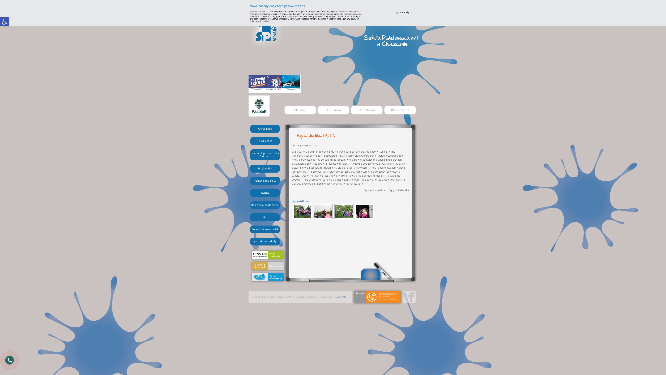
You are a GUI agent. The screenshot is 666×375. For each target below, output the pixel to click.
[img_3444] (364, 211)
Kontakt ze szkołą (265, 241)
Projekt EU (265, 168)
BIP (265, 217)
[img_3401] (344, 211)
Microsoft (377, 297)
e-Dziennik (265, 141)
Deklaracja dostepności (265, 205)
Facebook (409, 297)
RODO (265, 192)
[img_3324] (302, 211)
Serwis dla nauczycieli (265, 229)
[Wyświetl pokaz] (302, 201)
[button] (4, 21)
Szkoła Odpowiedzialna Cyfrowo (265, 155)
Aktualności (265, 128)
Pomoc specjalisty (265, 180)
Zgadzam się (402, 12)
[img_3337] (323, 211)
